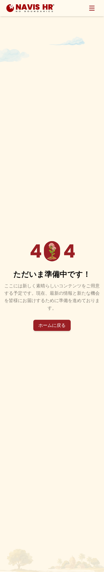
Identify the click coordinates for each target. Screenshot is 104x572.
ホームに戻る (52, 325)
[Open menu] (92, 8)
